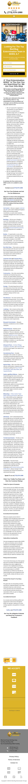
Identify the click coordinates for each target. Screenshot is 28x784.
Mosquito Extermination (9, 322)
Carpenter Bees (18, 258)
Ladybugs (6, 309)
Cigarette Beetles (7, 371)
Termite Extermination (9, 437)
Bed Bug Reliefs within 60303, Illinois (14, 89)
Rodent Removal (7, 328)
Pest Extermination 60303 (13, 81)
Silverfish (12, 346)
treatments (11, 200)
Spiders (5, 374)
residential (21, 208)
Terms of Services (14, 759)
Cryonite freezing (11, 164)
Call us (8, 610)
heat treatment (13, 160)
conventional (10, 166)
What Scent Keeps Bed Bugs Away (9, 740)
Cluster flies (19, 346)
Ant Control (6, 208)
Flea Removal (6, 297)
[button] (14, 16)
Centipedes (6, 346)
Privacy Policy (14, 756)
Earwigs (5, 286)
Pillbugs (19, 345)
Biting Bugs (6, 393)
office (7, 209)
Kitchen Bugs (6, 364)
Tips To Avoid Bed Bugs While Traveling (10, 743)
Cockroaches (6, 273)
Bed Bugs (6, 219)
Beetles (5, 234)
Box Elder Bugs (7, 247)
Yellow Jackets (14, 393)
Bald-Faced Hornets (12, 395)
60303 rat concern (13, 335)
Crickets (15, 345)
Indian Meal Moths (15, 369)
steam (16, 164)
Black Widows (13, 374)
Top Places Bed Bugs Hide (7, 741)
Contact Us (14, 763)
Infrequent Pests (7, 345)
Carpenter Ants (7, 258)
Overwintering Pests (8, 353)
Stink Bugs (6, 416)
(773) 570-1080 (14, 59)
